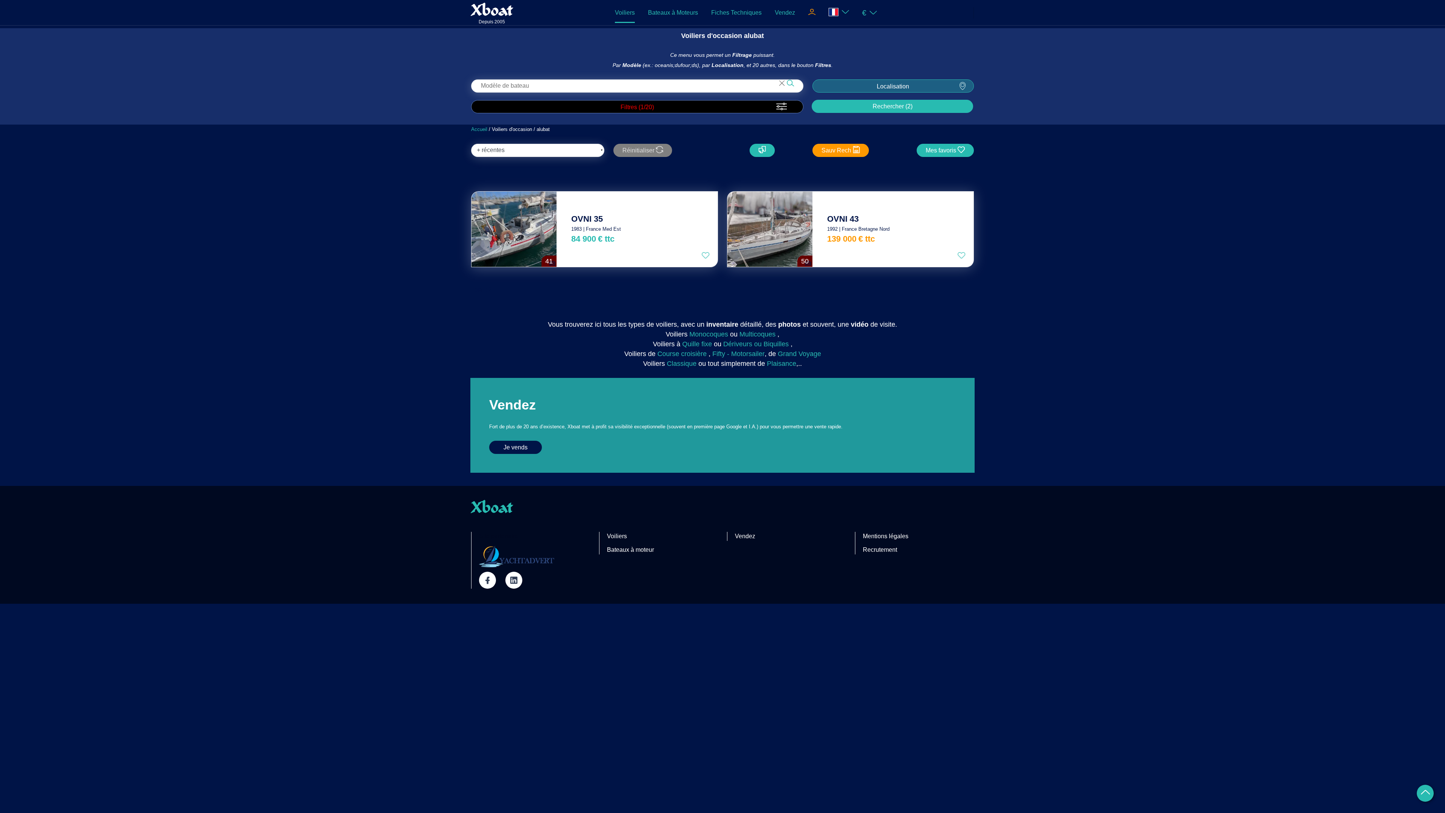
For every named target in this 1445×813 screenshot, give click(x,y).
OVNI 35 (587, 219)
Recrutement (880, 550)
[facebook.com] (487, 580)
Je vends (515, 447)
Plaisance (781, 363)
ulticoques (760, 334)
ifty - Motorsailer (740, 354)
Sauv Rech (837, 150)
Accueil (479, 129)
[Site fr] (839, 12)
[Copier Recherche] (762, 150)
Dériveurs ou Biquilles (756, 344)
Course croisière (682, 354)
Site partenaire (498, 536)
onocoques (711, 334)
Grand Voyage (799, 354)
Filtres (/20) (637, 107)
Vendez (785, 12)
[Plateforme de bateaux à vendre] (516, 556)
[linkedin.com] (513, 580)
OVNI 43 (843, 219)
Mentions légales (885, 536)
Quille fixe (697, 344)
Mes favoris (942, 150)
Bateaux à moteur (630, 550)
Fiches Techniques (736, 12)
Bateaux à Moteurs (673, 12)
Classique (682, 363)
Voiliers (625, 12)
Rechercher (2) (893, 106)
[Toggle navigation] (811, 12)
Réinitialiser (639, 150)
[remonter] (1425, 793)
